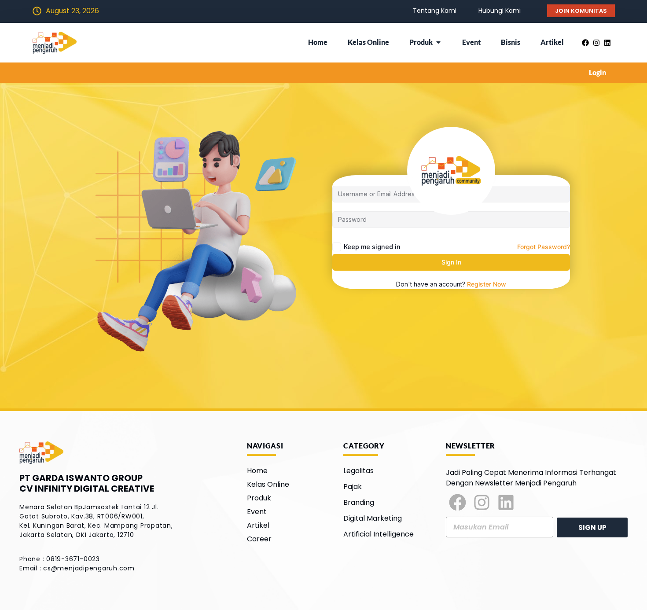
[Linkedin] (506, 503)
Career (259, 539)
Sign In (451, 262)
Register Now (486, 284)
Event (257, 512)
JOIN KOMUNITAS (581, 11)
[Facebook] (458, 503)
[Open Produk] (438, 42)
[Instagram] (482, 503)
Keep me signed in (372, 246)
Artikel (258, 525)
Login (597, 72)
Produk (259, 498)
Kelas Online (268, 484)
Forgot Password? (543, 246)
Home (257, 471)
